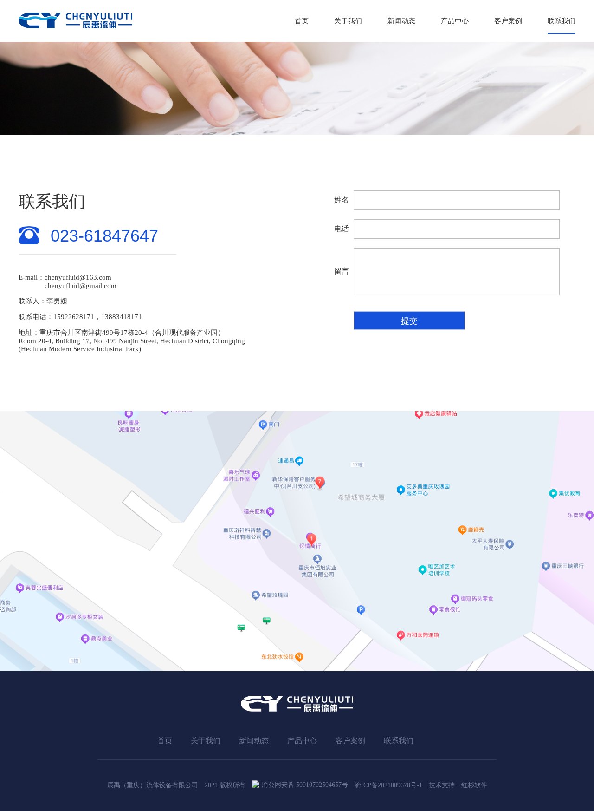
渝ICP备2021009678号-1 (388, 785)
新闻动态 (401, 21)
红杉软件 (474, 785)
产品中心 (455, 21)
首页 (302, 21)
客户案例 (508, 21)
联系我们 (561, 21)
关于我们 (348, 21)
